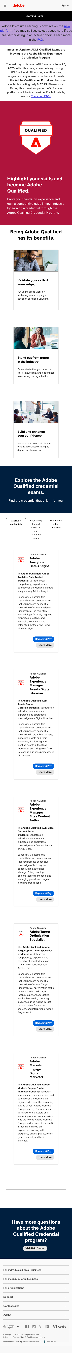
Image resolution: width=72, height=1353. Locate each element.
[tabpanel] (36, 865)
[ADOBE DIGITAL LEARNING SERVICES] (36, 16)
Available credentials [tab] (16, 522)
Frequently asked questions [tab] (56, 524)
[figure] (36, 280)
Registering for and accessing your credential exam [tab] (36, 529)
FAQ (40, 39)
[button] (5, 5)
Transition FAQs (41, 96)
